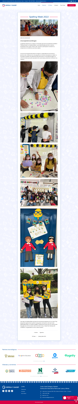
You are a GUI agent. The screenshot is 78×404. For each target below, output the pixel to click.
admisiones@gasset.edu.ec (41, 1)
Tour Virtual (62, 5)
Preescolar (23, 389)
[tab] (33, 376)
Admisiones (71, 5)
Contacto (56, 5)
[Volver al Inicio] (9, 5)
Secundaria (23, 393)
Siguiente (41, 332)
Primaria (23, 391)
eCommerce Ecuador (39, 402)
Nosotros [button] (44, 5)
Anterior (36, 332)
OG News (50, 5)
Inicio (39, 5)
